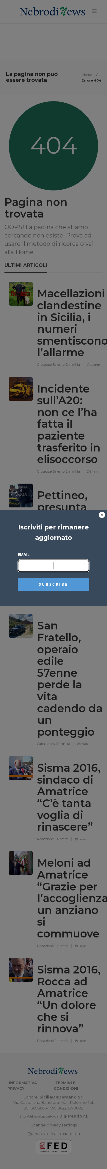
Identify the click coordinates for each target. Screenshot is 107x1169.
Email (23, 554)
